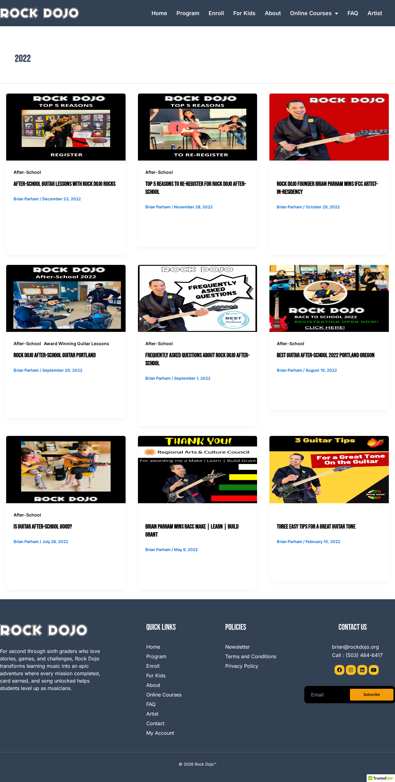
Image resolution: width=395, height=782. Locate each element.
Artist (375, 13)
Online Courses (311, 13)
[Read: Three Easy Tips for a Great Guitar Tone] (329, 469)
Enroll (216, 13)
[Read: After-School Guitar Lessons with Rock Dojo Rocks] (66, 126)
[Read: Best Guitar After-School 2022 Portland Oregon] (329, 298)
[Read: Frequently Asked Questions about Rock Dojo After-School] (197, 298)
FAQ (352, 13)
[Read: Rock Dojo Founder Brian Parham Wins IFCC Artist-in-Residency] (329, 126)
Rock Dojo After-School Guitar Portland (55, 355)
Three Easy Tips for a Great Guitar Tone (316, 526)
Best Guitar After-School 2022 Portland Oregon (326, 355)
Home (159, 13)
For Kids (244, 13)
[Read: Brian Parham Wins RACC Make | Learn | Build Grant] (197, 469)
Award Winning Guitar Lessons (76, 343)
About (273, 13)
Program (188, 13)
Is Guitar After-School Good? (43, 526)
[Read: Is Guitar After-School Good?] (66, 469)
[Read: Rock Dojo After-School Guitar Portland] (66, 298)
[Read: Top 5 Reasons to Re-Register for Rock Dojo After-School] (197, 126)
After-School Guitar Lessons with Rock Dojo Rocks (64, 184)
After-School (27, 172)
